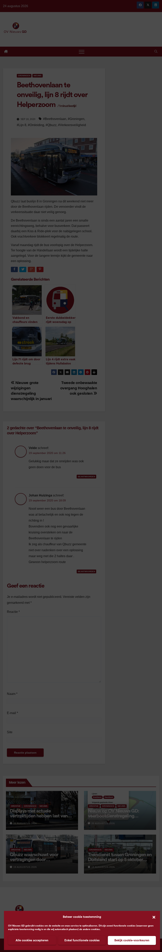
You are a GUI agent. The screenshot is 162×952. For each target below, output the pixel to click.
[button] (154, 917)
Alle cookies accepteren (32, 940)
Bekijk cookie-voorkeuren (131, 940)
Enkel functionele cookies (82, 940)
